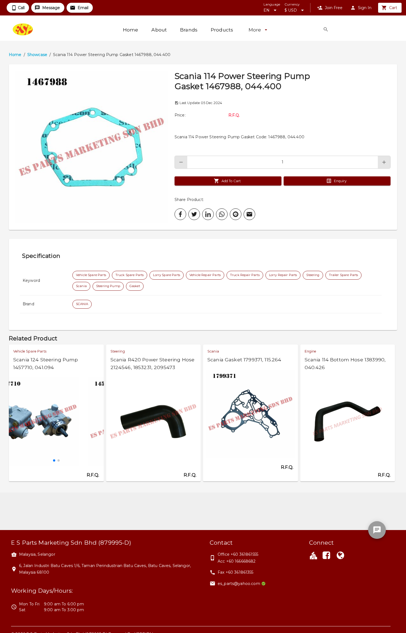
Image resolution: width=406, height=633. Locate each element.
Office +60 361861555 (238, 554)
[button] (91, 147)
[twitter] (194, 214)
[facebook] (180, 214)
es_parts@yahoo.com (239, 583)
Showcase (37, 54)
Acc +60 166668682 (237, 561)
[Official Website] (340, 555)
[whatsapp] (222, 214)
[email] (249, 214)
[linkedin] (208, 214)
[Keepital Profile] (313, 555)
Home (15, 54)
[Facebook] (326, 555)
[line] (235, 214)
